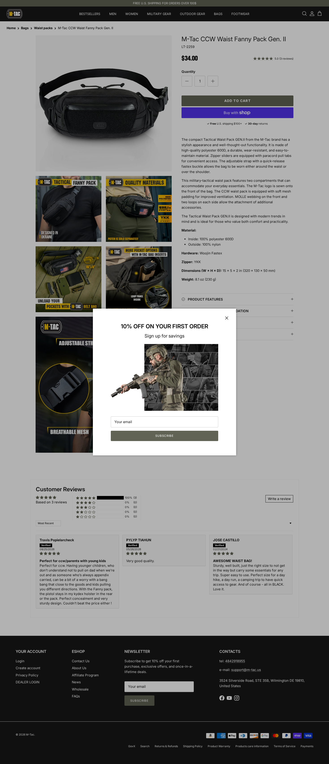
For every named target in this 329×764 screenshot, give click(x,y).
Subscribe (164, 435)
